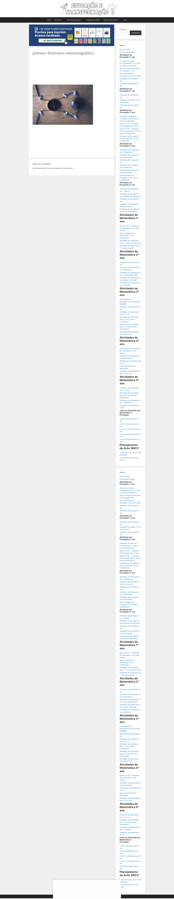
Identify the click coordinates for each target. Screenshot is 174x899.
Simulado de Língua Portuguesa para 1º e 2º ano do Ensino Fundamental (130, 63)
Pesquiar (123, 29)
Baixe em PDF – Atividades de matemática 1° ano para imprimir (129, 228)
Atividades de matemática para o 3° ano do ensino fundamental (129, 327)
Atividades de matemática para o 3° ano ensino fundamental (129, 319)
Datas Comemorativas (111, 20)
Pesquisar (135, 33)
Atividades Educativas (74, 20)
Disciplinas (57, 20)
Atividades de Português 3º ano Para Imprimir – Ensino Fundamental (130, 138)
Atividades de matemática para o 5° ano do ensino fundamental (129, 395)
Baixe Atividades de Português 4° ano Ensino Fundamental (129, 177)
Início (49, 20)
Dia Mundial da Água (127, 52)
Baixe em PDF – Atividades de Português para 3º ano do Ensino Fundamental (130, 131)
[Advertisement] (72, 71)
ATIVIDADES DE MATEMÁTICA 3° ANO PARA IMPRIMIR (130, 302)
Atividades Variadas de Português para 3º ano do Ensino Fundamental (129, 118)
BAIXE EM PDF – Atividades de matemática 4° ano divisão (130, 351)
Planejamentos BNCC (93, 20)
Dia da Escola (125, 49)
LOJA (125, 20)
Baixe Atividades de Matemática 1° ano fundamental (127, 235)
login (49, 168)
